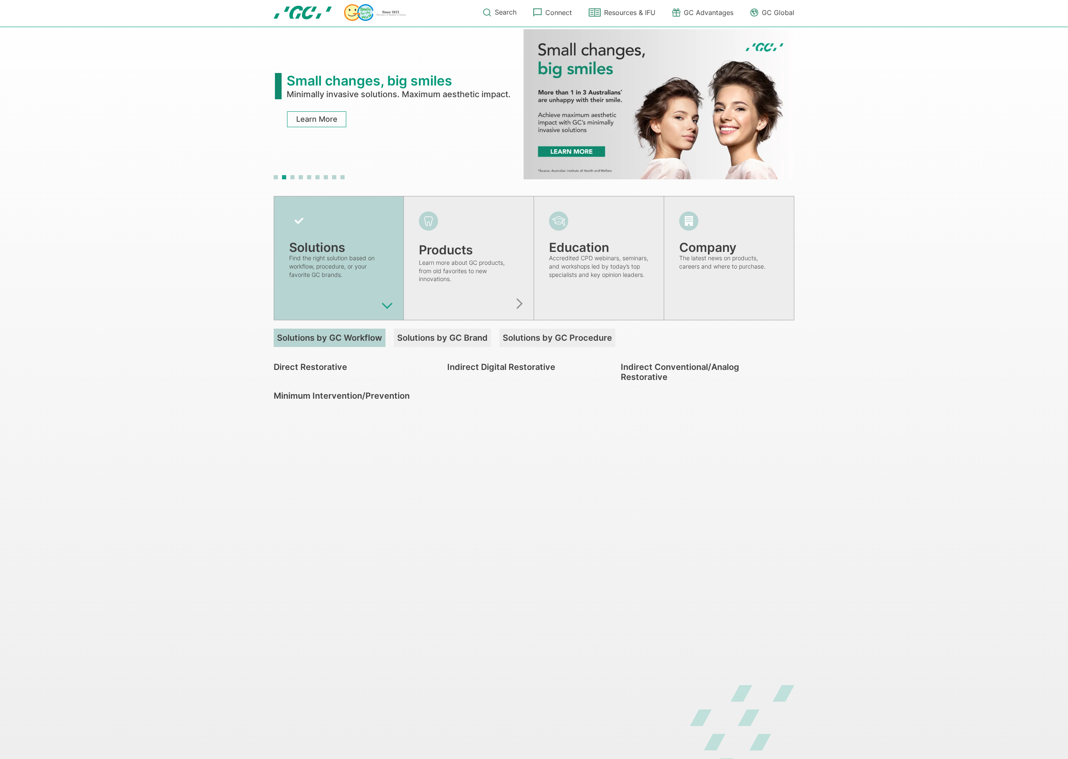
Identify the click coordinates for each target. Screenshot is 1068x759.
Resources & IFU (629, 12)
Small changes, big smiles (369, 81)
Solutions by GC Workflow (329, 338)
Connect (558, 12)
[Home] (340, 12)
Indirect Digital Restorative (501, 367)
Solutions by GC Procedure (557, 338)
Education (579, 247)
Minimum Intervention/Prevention (342, 396)
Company (707, 247)
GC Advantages (708, 12)
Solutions (317, 247)
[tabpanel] (534, 104)
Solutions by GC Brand (442, 338)
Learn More (317, 119)
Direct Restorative (310, 367)
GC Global (778, 12)
